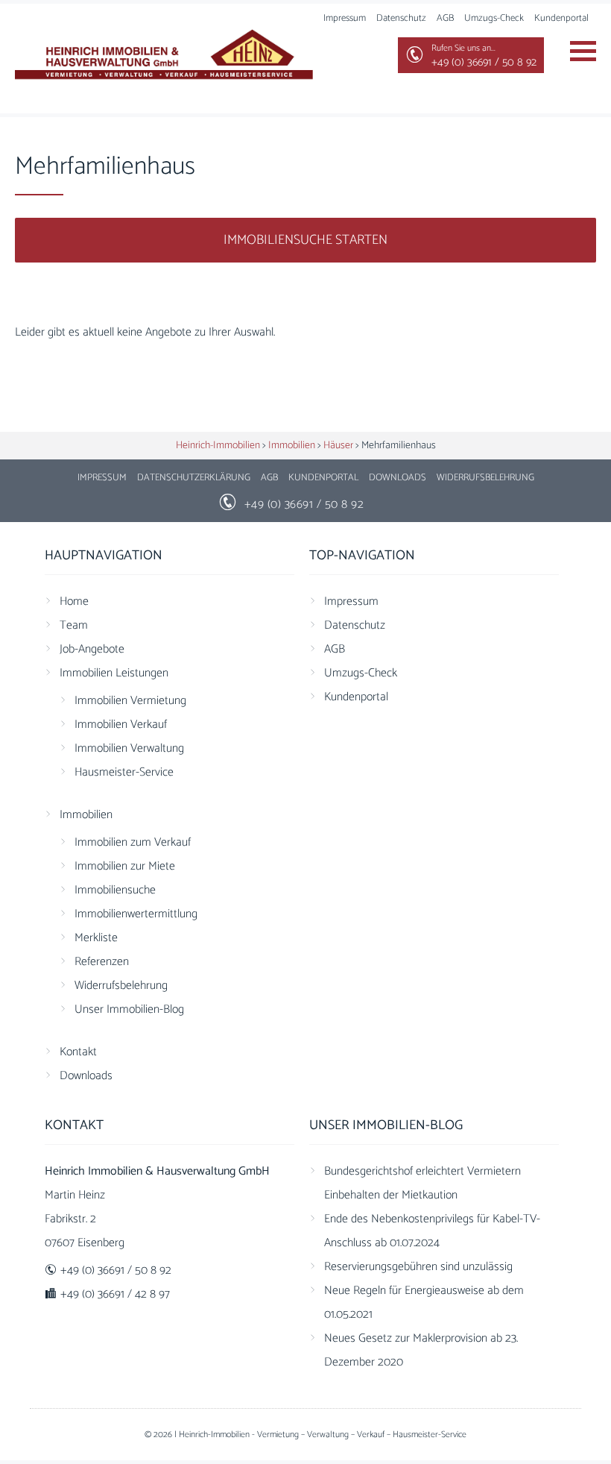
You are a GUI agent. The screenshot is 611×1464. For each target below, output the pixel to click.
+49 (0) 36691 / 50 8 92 (304, 504)
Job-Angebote (92, 649)
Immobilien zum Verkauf (133, 842)
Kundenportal (561, 18)
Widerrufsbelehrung (485, 478)
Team (74, 625)
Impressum (344, 18)
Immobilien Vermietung (130, 701)
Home (74, 601)
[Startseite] (164, 56)
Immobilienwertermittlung (136, 914)
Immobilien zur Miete (125, 866)
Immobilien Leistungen (114, 673)
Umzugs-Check (494, 18)
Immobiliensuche (115, 890)
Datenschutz (401, 18)
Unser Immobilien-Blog (129, 1009)
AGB (445, 18)
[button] (33, 1431)
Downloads (397, 478)
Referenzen (102, 962)
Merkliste (96, 938)
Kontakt (78, 1052)
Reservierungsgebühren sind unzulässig (418, 1267)
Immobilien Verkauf (121, 724)
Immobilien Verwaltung (129, 748)
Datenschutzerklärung (193, 478)
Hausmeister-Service (124, 772)
